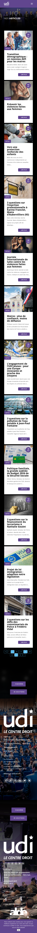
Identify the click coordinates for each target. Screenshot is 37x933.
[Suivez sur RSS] (29, 780)
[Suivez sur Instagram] (15, 780)
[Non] (35, 926)
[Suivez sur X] (10, 780)
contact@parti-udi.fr (10, 747)
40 (12, 655)
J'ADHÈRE (19, 684)
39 (30, 652)
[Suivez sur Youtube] (25, 780)
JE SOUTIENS (19, 692)
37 (21, 652)
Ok (18, 930)
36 (16, 652)
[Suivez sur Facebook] (6, 780)
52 (20, 655)
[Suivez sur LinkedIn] (20, 780)
